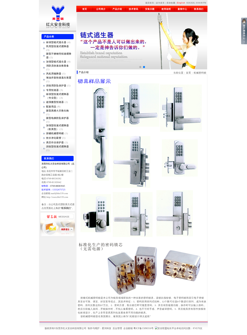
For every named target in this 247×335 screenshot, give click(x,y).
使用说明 (166, 9)
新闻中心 (182, 9)
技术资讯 (133, 9)
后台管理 (117, 328)
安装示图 (150, 9)
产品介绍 (117, 9)
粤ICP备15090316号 (143, 328)
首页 (84, 9)
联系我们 (198, 9)
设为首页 (160, 3)
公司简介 (101, 9)
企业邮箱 (128, 328)
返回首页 (149, 3)
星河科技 (106, 328)
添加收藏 (171, 3)
